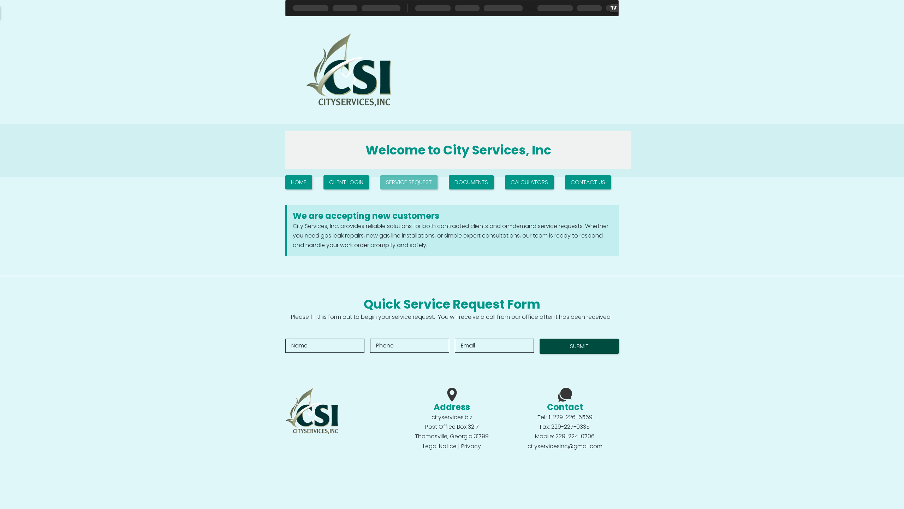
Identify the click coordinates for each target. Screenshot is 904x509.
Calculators (529, 182)
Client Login (346, 182)
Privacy (471, 446)
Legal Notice (440, 446)
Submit (579, 346)
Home (299, 182)
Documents (471, 182)
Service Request (409, 182)
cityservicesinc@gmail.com (565, 446)
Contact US (588, 182)
